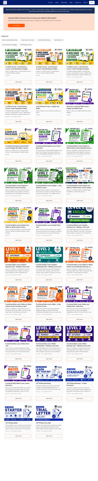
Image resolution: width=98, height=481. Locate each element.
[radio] (10, 40)
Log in (91, 2)
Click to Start (16, 25)
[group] (41, 42)
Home (56, 2)
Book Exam (64, 2)
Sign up (86, 2)
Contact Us (78, 2)
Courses (50, 2)
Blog (71, 2)
